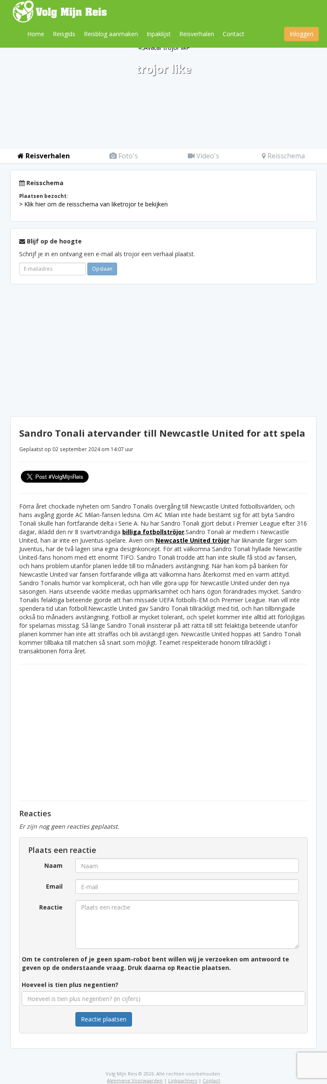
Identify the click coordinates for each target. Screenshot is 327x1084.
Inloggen (301, 34)
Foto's (127, 155)
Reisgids (64, 34)
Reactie (51, 907)
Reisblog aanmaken (111, 34)
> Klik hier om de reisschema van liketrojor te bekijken (93, 204)
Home (35, 34)
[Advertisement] (163, 350)
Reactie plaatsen (103, 1019)
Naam (53, 865)
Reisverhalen (196, 34)
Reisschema (285, 155)
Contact (233, 34)
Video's (207, 155)
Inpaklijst (158, 34)
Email (54, 886)
